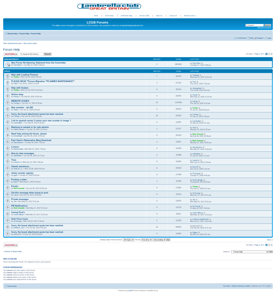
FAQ (251, 38)
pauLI (16, 182)
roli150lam (17, 155)
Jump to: (226, 252)
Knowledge (18, 136)
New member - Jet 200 (22, 107)
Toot (194, 82)
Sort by (138, 240)
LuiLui (16, 195)
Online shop (17, 94)
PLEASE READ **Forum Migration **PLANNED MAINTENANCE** (42, 81)
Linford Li (17, 162)
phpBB (129, 290)
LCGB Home (241, 38)
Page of (259, 54)
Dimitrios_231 (19, 228)
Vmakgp (195, 75)
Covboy (17, 103)
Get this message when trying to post (29, 192)
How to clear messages (22, 153)
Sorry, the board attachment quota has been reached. (37, 114)
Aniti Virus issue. (19, 219)
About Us (159, 15)
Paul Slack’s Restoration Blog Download (31, 140)
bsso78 (195, 167)
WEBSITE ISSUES (20, 101)
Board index (13, 34)
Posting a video (19, 179)
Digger (195, 232)
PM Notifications (19, 206)
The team (226, 286)
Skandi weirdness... (21, 166)
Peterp (16, 97)
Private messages (20, 199)
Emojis (14, 186)
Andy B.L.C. (18, 169)
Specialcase (18, 142)
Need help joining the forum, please (29, 134)
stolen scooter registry (22, 173)
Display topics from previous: (111, 240)
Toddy (16, 77)
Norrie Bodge (197, 180)
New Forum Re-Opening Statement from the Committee (38, 63)
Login (269, 38)
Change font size (269, 32)
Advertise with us (189, 15)
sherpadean (197, 88)
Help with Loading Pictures (24, 75)
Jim (15, 201)
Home (96, 15)
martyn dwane (19, 129)
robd (15, 83)
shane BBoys (19, 214)
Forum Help (24, 34)
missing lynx (197, 147)
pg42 (15, 175)
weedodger (18, 123)
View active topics (30, 43)
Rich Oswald (197, 134)
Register (260, 38)
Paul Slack (18, 65)
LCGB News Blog (127, 15)
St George (196, 173)
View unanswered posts (12, 43)
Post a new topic (9, 53)
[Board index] (5, 19)
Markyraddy (18, 149)
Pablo (16, 110)
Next (269, 240)
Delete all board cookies (241, 286)
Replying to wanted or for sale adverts (30, 127)
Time (13, 160)
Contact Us (173, 15)
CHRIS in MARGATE (200, 219)
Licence (15, 147)
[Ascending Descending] (161, 240)
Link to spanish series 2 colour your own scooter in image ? (41, 120)
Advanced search (264, 28)
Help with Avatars (19, 88)
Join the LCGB (144, 15)
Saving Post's (18, 212)
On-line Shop (109, 15)
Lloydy (195, 95)
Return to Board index (13, 251)
